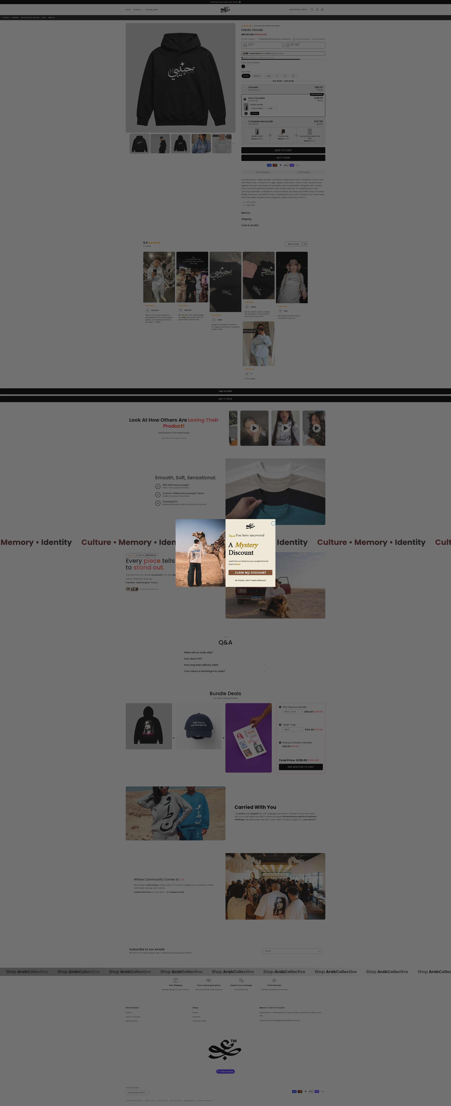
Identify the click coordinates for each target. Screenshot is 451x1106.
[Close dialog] (273, 523)
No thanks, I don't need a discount (250, 580)
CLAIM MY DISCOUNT (250, 572)
